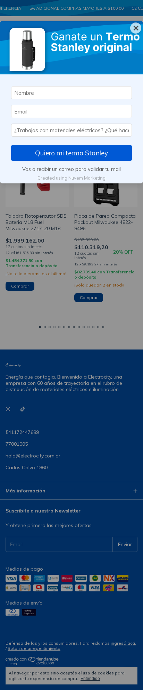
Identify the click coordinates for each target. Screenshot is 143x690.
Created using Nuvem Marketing (71, 178)
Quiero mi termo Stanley (71, 153)
